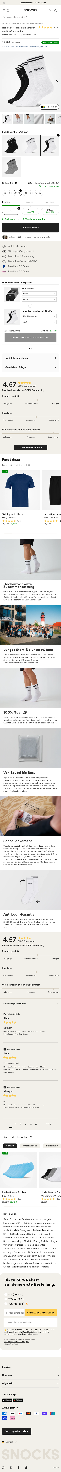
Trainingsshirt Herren (13, 514)
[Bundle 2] (31, 348)
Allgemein (7, 1383)
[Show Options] (53, 1322)
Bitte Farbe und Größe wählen (30, 338)
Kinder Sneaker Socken (14, 1192)
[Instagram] (3, 1468)
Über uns (7, 1375)
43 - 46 (28, 193)
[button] (10, 1125)
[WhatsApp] (11, 1468)
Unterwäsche (30, 1146)
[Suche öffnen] (50, 10)
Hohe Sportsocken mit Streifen (37, 311)
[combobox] (29, 1322)
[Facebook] (18, 1468)
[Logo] (30, 10)
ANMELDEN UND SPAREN (40, 1312)
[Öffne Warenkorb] (55, 10)
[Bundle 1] (29, 348)
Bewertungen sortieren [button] (15, 1004)
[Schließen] (4, 3)
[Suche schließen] (56, 17)
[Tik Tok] (26, 1468)
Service (6, 1367)
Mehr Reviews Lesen (30, 447)
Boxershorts (28, 289)
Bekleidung (52, 1146)
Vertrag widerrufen (17, 1431)
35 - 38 (7, 193)
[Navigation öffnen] (4, 10)
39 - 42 (17, 193)
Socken (10, 1146)
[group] (20, 385)
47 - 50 (38, 193)
